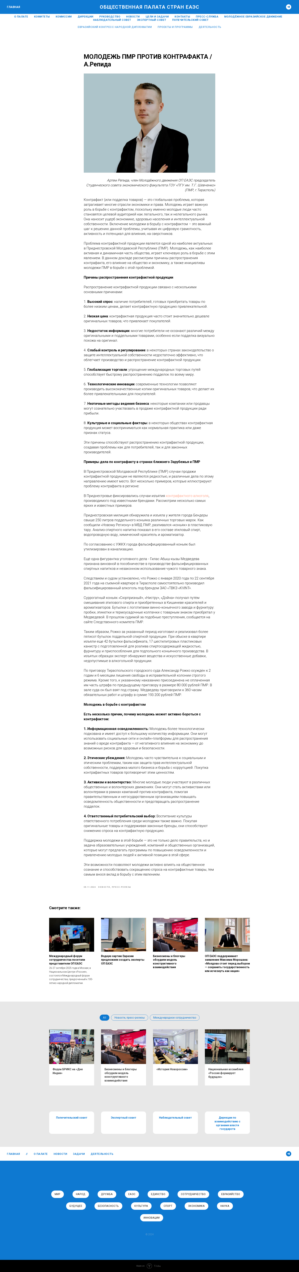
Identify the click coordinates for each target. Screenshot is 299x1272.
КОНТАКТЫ (182, 16)
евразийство (230, 1194)
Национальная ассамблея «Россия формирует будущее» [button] (225, 1073)
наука (224, 1206)
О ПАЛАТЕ (21, 16)
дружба (107, 1194)
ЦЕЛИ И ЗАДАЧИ (157, 16)
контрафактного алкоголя (187, 496)
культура (141, 1206)
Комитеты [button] (42, 16)
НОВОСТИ (133, 16)
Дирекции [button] (85, 16)
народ (80, 1194)
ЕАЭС (131, 1194)
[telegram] (288, 7)
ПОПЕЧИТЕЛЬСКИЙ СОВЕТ (190, 19)
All (104, 1017)
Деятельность (210, 27)
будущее (76, 1206)
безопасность (108, 1206)
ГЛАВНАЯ (13, 7)
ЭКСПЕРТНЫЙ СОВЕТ (151, 19)
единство (158, 1194)
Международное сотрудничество (174, 1017)
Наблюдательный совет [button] (175, 1117)
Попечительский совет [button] (71, 1117)
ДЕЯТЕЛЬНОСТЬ (102, 1154)
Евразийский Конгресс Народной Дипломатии (115, 27)
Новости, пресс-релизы (129, 1017)
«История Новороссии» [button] (172, 1069)
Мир (57, 1194)
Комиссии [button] (64, 16)
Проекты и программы (175, 27)
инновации (152, 1217)
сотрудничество (193, 1194)
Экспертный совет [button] (123, 1117)
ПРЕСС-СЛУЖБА (207, 16)
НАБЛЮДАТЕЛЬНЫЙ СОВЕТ (112, 19)
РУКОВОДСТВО (109, 16)
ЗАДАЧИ (79, 1154)
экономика (196, 1206)
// (27, 1154)
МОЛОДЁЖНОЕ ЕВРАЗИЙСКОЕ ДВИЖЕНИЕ (253, 16)
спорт (168, 1206)
